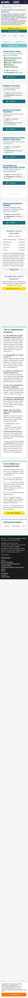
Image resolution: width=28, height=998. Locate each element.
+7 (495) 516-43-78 (15, 129)
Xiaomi (4, 36)
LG (9, 36)
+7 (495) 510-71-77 (15, 223)
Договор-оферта (6, 565)
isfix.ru (5, 2)
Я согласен (14, 994)
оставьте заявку (6, 20)
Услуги (3, 560)
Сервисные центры (6, 6)
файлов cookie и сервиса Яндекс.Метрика (12, 987)
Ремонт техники (17, 6)
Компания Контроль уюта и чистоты (14, 139)
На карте (14, 45)
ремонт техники (21, 538)
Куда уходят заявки (7, 562)
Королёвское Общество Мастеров (14, 167)
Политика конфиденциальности (10, 563)
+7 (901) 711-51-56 (15, 77)
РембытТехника (11, 86)
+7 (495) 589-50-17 (15, 183)
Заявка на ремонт (15, 28)
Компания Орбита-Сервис (13, 204)
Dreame (22, 36)
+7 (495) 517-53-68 (15, 157)
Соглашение (4, 573)
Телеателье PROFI (12, 51)
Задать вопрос (15, 513)
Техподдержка (5, 576)
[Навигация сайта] (25, 2)
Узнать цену (14, 269)
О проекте (4, 575)
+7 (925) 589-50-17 (15, 101)
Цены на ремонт (14, 31)
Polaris (15, 36)
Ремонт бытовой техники (12, 111)
